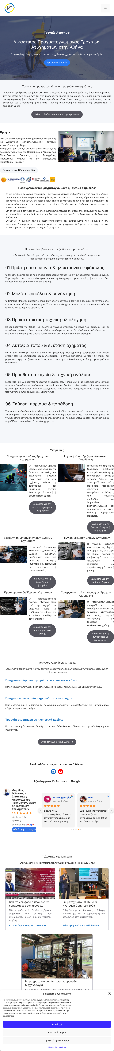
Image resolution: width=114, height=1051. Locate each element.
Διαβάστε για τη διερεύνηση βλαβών (42, 582)
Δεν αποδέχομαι (57, 1032)
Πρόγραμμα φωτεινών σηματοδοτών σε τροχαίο (39, 698)
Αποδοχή (57, 1024)
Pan (55, 797)
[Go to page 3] (78, 829)
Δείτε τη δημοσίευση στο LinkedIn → (27, 925)
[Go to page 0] (71, 829)
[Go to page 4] (80, 829)
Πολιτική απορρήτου (57, 1047)
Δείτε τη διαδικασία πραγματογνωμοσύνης (57, 114)
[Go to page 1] (73, 829)
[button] (109, 993)
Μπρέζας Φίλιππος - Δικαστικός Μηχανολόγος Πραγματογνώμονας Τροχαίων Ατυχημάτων (24, 800)
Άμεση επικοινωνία (57, 62)
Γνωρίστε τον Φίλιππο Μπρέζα (19, 170)
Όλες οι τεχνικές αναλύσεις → (57, 741)
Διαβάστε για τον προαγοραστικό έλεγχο (42, 630)
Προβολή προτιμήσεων (57, 1040)
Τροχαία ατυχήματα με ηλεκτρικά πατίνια (34, 719)
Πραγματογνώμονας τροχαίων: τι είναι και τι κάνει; (41, 680)
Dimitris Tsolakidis (98, 797)
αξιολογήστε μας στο (25, 829)
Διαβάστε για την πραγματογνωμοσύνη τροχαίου (42, 507)
